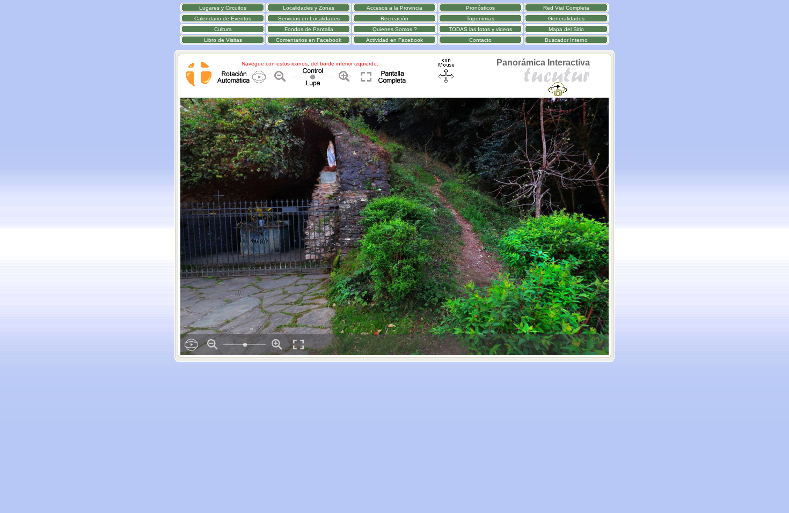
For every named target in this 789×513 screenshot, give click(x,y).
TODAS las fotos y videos (480, 29)
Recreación (394, 18)
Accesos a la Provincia (394, 8)
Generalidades (566, 18)
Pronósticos (480, 8)
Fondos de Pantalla (308, 29)
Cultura (223, 29)
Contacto (480, 40)
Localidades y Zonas (308, 8)
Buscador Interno (566, 40)
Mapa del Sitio (566, 29)
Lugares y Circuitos (222, 8)
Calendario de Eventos (222, 18)
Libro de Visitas (223, 40)
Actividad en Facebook (394, 40)
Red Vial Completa (566, 8)
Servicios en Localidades (309, 18)
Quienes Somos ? (394, 29)
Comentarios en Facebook (308, 40)
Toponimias (480, 18)
